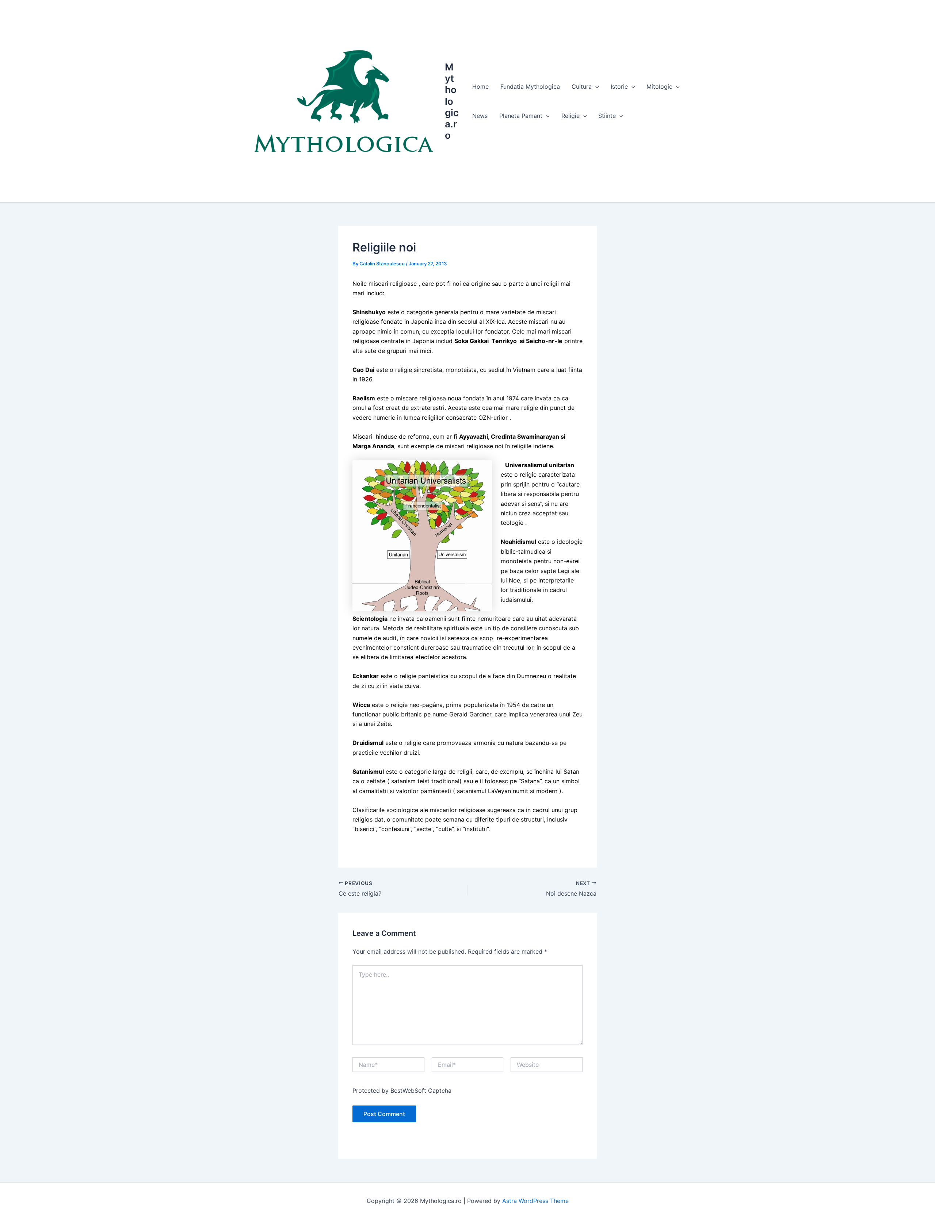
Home (480, 86)
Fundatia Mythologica (530, 86)
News (480, 115)
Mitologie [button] (659, 86)
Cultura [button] (582, 86)
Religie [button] (570, 115)
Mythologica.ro (452, 101)
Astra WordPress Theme (535, 1200)
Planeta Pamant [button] (520, 115)
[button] (595, 86)
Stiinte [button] (607, 115)
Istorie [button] (619, 86)
